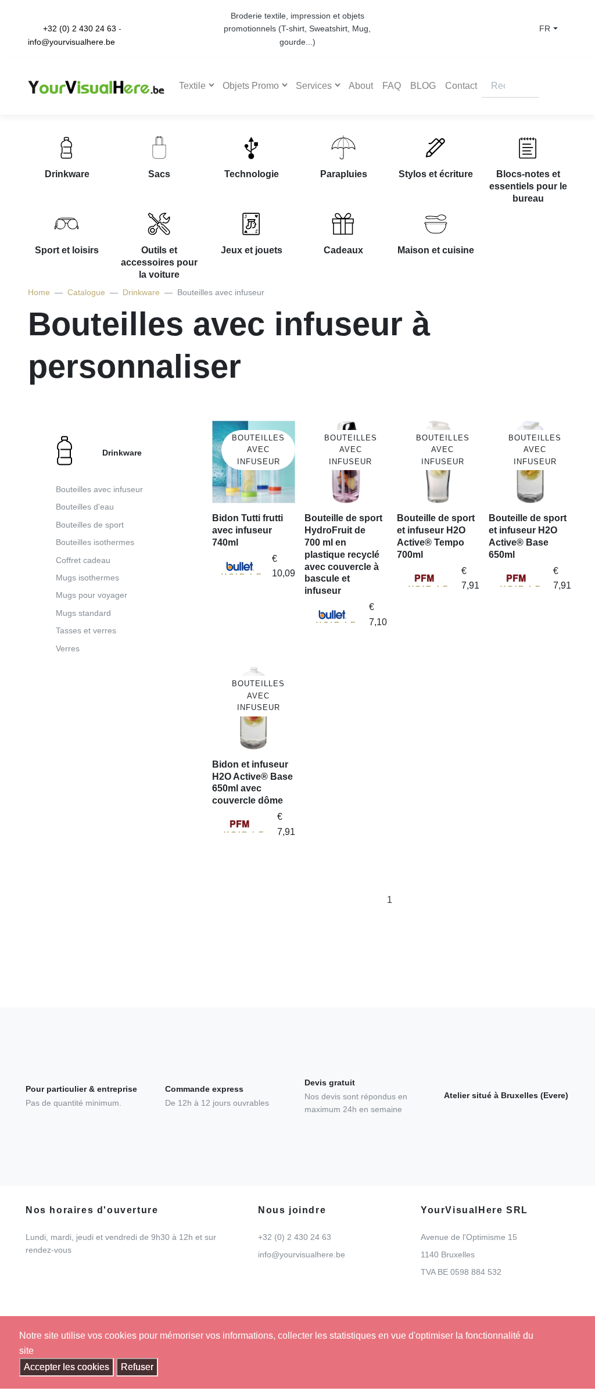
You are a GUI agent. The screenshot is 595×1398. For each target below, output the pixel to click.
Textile (192, 86)
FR (544, 28)
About (361, 86)
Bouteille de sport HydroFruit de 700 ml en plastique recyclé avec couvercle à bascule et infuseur (343, 554)
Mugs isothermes (87, 577)
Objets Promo (251, 86)
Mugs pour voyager (91, 595)
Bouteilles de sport (90, 524)
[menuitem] (113, 548)
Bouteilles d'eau (85, 506)
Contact (461, 86)
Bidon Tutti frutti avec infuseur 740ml (247, 530)
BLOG (423, 86)
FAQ (391, 86)
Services (314, 86)
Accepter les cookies (66, 1367)
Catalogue (86, 292)
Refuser (137, 1367)
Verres (68, 648)
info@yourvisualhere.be (71, 41)
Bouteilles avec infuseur (99, 489)
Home (39, 292)
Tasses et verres (86, 630)
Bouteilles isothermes (95, 542)
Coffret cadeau (83, 560)
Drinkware (141, 292)
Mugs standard (83, 613)
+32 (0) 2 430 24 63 (79, 28)
